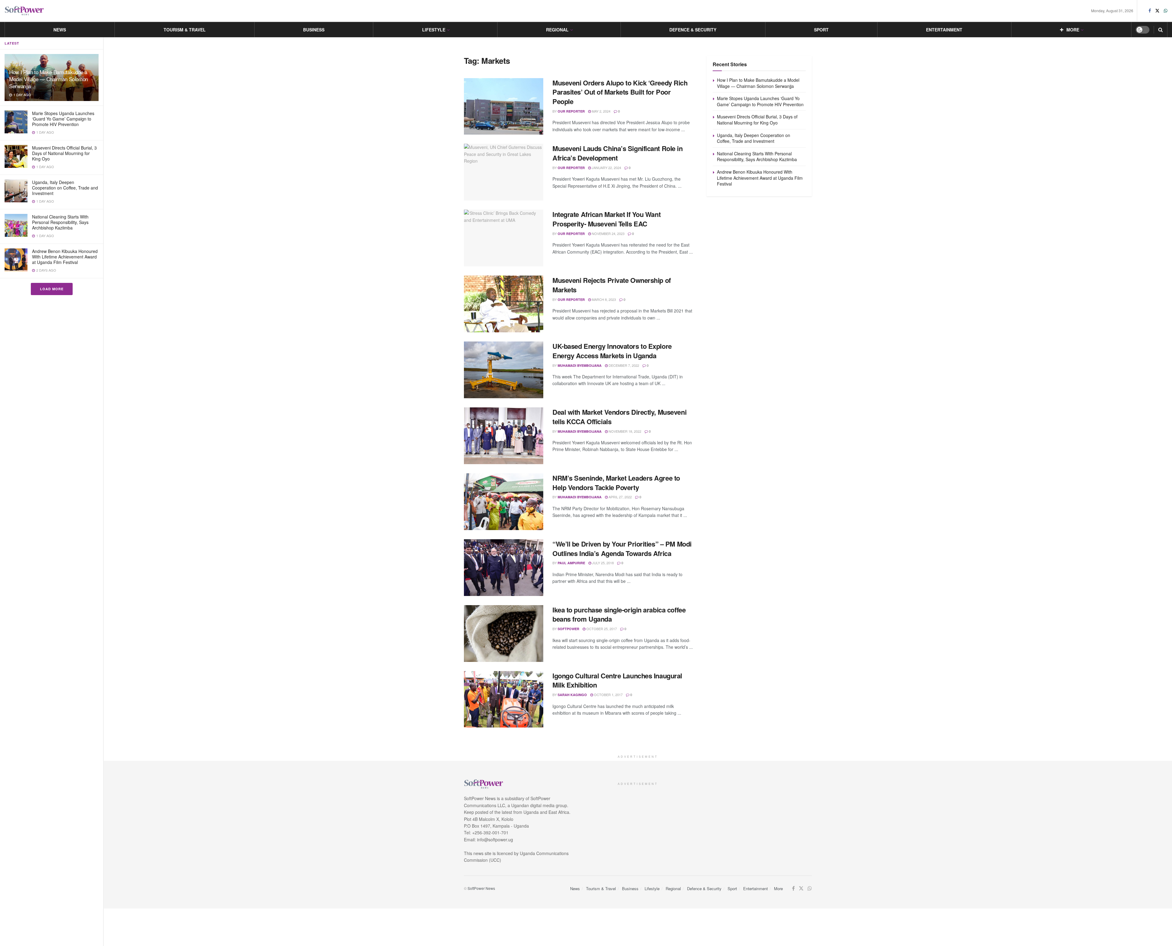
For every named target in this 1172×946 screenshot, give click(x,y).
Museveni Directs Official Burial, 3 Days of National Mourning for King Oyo (64, 153)
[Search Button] (1160, 29)
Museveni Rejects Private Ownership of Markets (611, 284)
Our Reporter (571, 111)
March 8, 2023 (603, 299)
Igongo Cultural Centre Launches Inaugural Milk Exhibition (617, 680)
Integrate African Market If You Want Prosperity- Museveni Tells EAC (606, 219)
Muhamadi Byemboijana (580, 365)
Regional (557, 30)
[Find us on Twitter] (1157, 10)
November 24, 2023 (607, 233)
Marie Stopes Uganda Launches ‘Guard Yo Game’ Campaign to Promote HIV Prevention (63, 118)
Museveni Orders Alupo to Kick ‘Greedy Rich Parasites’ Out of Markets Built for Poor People (620, 92)
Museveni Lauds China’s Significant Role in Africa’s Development (617, 153)
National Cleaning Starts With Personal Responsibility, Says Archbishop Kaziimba (60, 222)
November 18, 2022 (624, 431)
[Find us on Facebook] (1149, 10)
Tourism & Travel (185, 30)
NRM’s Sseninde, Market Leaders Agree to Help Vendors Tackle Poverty (616, 482)
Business (313, 30)
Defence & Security (692, 30)
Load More (51, 289)
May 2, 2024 (600, 111)
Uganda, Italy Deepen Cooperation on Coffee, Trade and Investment (65, 187)
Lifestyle (433, 30)
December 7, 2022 (623, 365)
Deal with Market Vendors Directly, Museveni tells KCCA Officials (619, 416)
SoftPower (568, 628)
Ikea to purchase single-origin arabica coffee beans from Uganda (618, 614)
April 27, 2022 (620, 496)
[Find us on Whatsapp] (1165, 10)
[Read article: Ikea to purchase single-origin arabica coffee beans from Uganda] (503, 633)
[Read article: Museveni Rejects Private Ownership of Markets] (503, 304)
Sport (821, 30)
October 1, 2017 (608, 694)
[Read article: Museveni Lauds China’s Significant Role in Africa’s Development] (503, 172)
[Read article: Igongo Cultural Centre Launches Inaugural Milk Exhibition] (503, 699)
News (59, 30)
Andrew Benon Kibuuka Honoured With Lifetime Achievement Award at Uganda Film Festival (65, 256)
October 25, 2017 (601, 628)
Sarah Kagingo (572, 694)
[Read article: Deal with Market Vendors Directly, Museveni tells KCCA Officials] (503, 435)
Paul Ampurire (571, 563)
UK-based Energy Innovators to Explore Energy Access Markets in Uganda (612, 350)
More (1072, 30)
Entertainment (944, 30)
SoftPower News (481, 888)
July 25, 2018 (602, 562)
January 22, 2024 (606, 167)
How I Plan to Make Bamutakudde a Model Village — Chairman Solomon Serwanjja (48, 79)
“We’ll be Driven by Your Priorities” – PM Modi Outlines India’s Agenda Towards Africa (622, 548)
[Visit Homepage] (24, 10)
